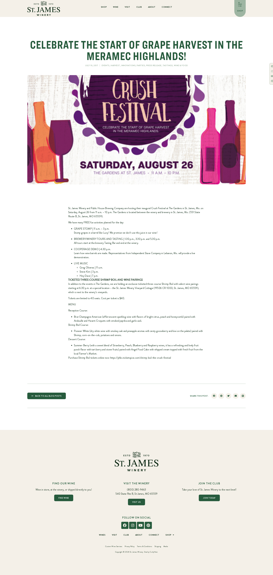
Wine (115, 7)
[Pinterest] (148, 525)
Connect (167, 7)
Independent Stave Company (146, 253)
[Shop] (240, 4)
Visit (127, 7)
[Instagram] (132, 525)
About (151, 7)
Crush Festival (158, 208)
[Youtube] (140, 525)
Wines (102, 534)
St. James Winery (77, 208)
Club (139, 7)
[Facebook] (124, 525)
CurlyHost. (154, 552)
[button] (214, 396)
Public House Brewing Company (107, 208)
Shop (104, 7)
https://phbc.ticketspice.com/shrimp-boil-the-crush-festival (140, 358)
